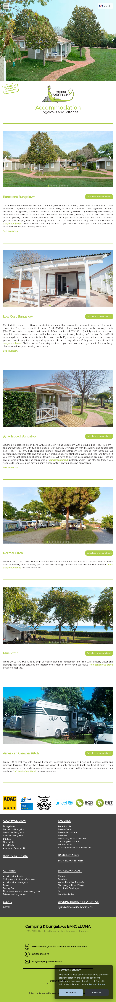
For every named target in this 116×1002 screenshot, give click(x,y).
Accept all (71, 992)
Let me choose (97, 984)
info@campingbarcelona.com (47, 961)
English (107, 6)
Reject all (96, 992)
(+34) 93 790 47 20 (40, 954)
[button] (51, 79)
